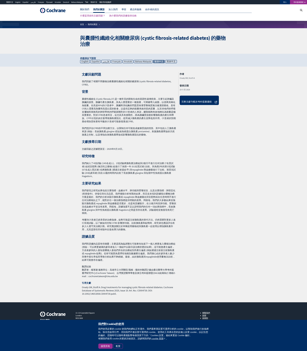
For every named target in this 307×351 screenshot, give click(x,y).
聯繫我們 (206, 313)
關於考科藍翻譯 (105, 2)
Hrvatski (58, 2)
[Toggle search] (301, 10)
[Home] (56, 10)
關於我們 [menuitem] (84, 9)
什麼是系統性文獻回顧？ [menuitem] (92, 15)
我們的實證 (92, 24)
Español (25, 2)
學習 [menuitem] (124, 9)
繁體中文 (9, 2)
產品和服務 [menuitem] (135, 9)
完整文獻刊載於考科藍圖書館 (196, 101)
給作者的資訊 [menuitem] (152, 9)
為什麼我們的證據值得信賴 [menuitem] (122, 15)
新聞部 (205, 318)
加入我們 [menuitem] (113, 9)
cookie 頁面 (157, 338)
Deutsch (66, 2)
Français (41, 2)
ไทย (86, 2)
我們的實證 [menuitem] (99, 9)
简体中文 (94, 2)
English (17, 2)
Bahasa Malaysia (77, 2)
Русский (49, 2)
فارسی (33, 2)
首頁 (82, 24)
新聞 (204, 315)
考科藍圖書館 (298, 2)
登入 (285, 2)
